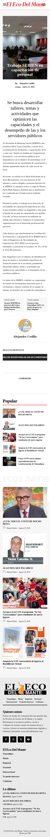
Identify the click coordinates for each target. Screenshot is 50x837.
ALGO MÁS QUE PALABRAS (31, 425)
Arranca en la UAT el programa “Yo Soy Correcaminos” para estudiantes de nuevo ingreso (31, 437)
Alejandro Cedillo (26, 83)
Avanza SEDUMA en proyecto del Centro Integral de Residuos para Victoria (12, 306)
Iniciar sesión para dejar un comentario (25, 357)
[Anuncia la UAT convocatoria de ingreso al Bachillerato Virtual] (9, 449)
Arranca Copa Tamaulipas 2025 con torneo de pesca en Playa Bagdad (35, 306)
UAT (4, 817)
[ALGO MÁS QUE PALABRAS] (9, 425)
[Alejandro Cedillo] (25, 325)
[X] (22, 385)
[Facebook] (15, 385)
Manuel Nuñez (12, 528)
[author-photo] (4, 528)
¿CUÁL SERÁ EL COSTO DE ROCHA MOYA (24, 793)
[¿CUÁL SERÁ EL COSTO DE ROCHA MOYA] (9, 413)
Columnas (7, 804)
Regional (7, 797)
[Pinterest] (28, 385)
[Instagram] (13, 739)
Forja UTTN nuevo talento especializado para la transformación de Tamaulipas (31, 461)
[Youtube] (28, 739)
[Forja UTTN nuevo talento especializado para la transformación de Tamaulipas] (9, 461)
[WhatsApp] (34, 385)
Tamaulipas (25, 60)
